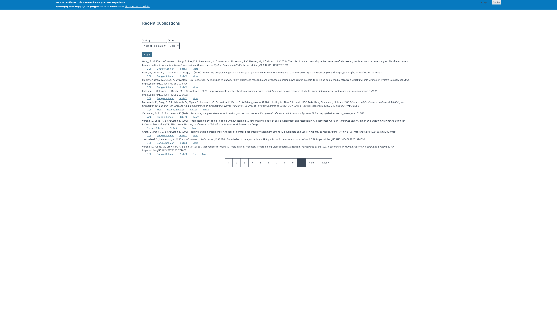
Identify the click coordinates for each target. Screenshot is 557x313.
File (185, 128)
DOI (149, 68)
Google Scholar (165, 68)
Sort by (146, 40)
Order (171, 40)
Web (159, 109)
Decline (496, 2)
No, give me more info (137, 6)
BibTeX (183, 68)
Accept (484, 2)
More (195, 68)
